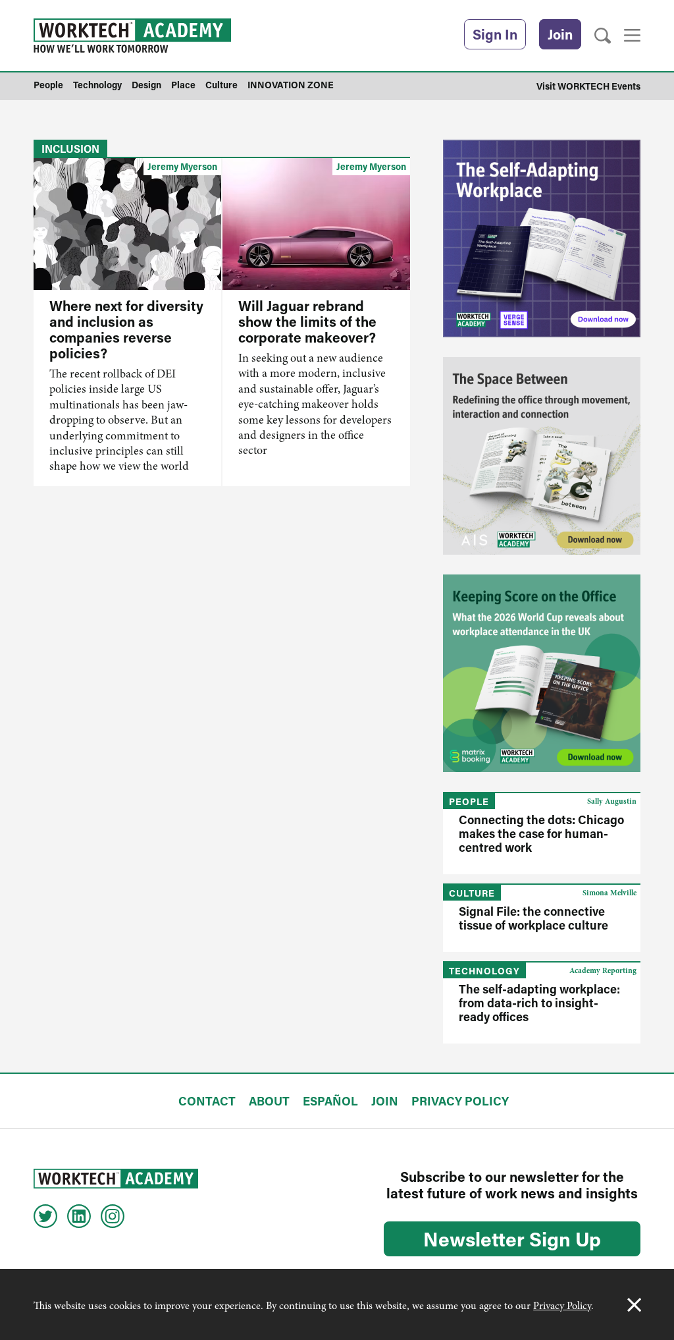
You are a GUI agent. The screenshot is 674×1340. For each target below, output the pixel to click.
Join (560, 34)
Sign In (495, 34)
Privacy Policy (562, 1305)
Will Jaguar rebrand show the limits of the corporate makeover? (307, 321)
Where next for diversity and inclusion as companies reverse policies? (126, 329)
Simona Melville (609, 892)
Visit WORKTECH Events (588, 86)
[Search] (602, 36)
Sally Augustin (611, 801)
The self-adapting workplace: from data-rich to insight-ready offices (539, 1002)
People (469, 801)
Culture (472, 893)
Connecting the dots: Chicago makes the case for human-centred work (541, 833)
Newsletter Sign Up (512, 1238)
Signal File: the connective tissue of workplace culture (533, 918)
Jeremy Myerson (182, 166)
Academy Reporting (602, 970)
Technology (484, 970)
